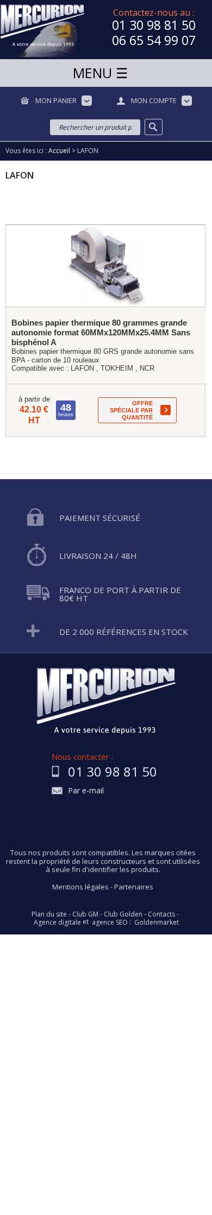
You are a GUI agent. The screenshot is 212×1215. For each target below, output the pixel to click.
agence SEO (110, 922)
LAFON (82, 368)
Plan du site (49, 914)
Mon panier (56, 100)
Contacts (161, 914)
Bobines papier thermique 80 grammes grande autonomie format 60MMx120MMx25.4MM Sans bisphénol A (100, 332)
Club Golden (123, 914)
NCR (147, 368)
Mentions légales (80, 887)
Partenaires (133, 887)
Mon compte (154, 100)
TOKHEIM (117, 368)
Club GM (85, 914)
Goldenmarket (156, 922)
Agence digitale (57, 922)
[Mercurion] (42, 29)
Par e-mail (86, 791)
